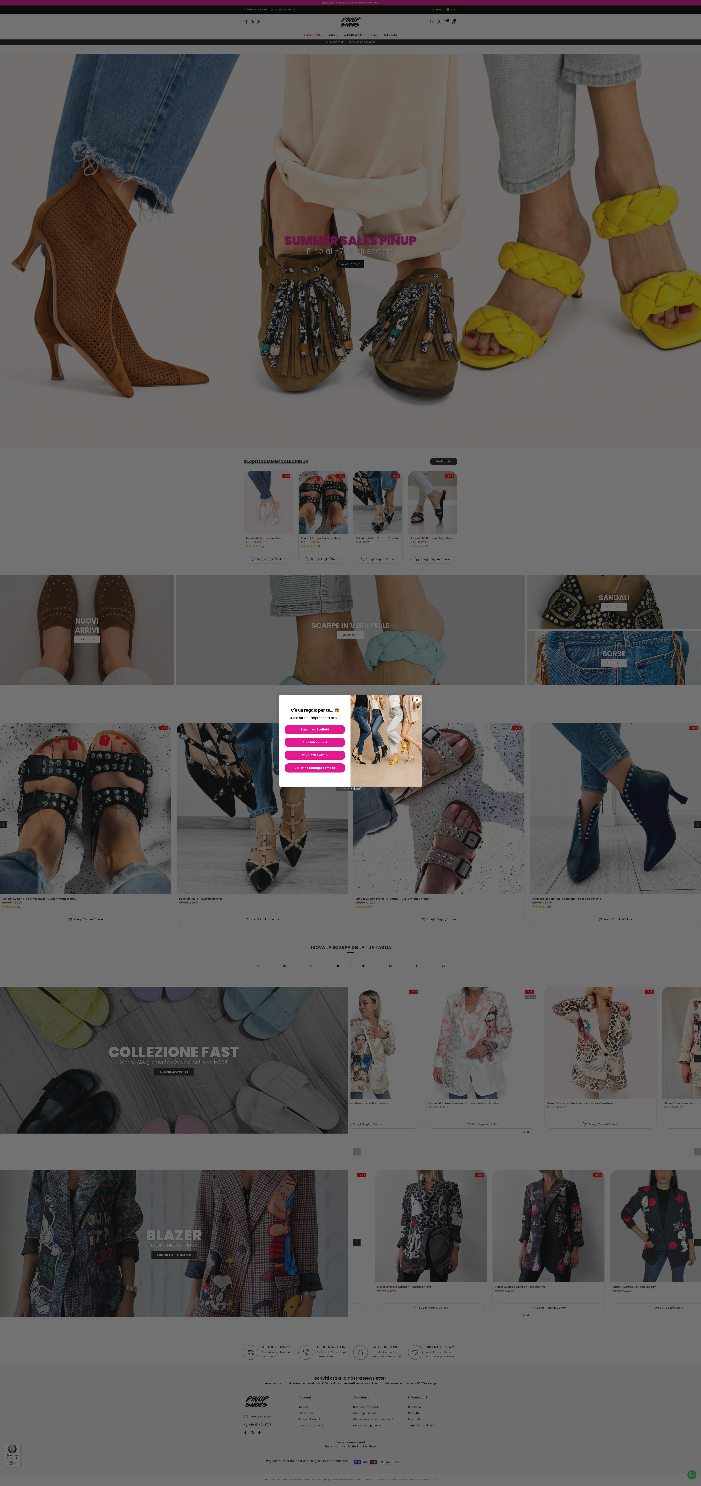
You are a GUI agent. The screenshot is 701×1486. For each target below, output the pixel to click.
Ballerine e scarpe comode (315, 768)
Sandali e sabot (315, 742)
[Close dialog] (417, 700)
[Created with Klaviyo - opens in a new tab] (350, 789)
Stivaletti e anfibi (314, 755)
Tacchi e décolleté (315, 729)
